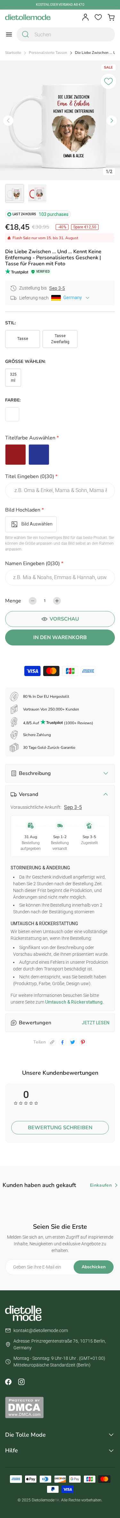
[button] (60, 439)
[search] (25, 34)
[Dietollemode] (28, 17)
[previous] (8, 120)
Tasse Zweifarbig (60, 339)
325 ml (13, 377)
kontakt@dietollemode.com (40, 1330)
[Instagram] (21, 1382)
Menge (13, 600)
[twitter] (72, 1042)
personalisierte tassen (48, 52)
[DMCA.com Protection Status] (60, 1407)
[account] (85, 17)
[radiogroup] (60, 454)
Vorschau (64, 619)
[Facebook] (8, 1382)
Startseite (13, 52)
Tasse (22, 338)
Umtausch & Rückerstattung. (74, 1002)
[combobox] (66, 34)
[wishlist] (98, 17)
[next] (112, 120)
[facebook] (62, 1042)
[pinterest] (83, 1042)
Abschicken (94, 1267)
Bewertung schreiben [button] (60, 1127)
